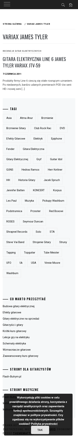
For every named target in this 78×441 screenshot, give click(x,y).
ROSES (10, 221)
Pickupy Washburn (53, 200)
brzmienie (47, 118)
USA (33, 262)
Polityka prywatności (44, 424)
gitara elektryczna (33, 149)
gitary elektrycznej (17, 159)
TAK (40, 430)
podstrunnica (14, 211)
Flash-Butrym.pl (12, 376)
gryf (39, 159)
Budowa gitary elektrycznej (18, 306)
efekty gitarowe (15, 138)
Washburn (12, 273)
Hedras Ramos (30, 169)
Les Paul (11, 200)
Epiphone (56, 138)
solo (38, 231)
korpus (57, 190)
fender (10, 149)
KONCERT (39, 190)
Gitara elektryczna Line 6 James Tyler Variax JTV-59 (34, 62)
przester (35, 211)
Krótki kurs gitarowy (14, 331)
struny (63, 242)
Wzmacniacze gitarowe (17, 349)
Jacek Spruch (52, 180)
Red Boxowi (56, 211)
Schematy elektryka (14, 343)
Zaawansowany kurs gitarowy (20, 356)
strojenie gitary (42, 242)
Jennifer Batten (15, 190)
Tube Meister (51, 252)
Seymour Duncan (33, 221)
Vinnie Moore (52, 262)
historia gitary (26, 180)
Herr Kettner (55, 169)
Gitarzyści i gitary (13, 325)
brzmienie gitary (16, 128)
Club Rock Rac (42, 128)
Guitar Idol (56, 159)
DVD (62, 128)
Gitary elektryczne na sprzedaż (21, 318)
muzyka (29, 200)
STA (52, 231)
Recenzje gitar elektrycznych (22, 51)
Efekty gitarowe (12, 312)
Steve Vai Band (15, 242)
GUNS (9, 169)
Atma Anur (26, 118)
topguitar (29, 252)
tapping (11, 252)
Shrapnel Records (16, 231)
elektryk (38, 138)
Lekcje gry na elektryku (16, 337)
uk (21, 262)
